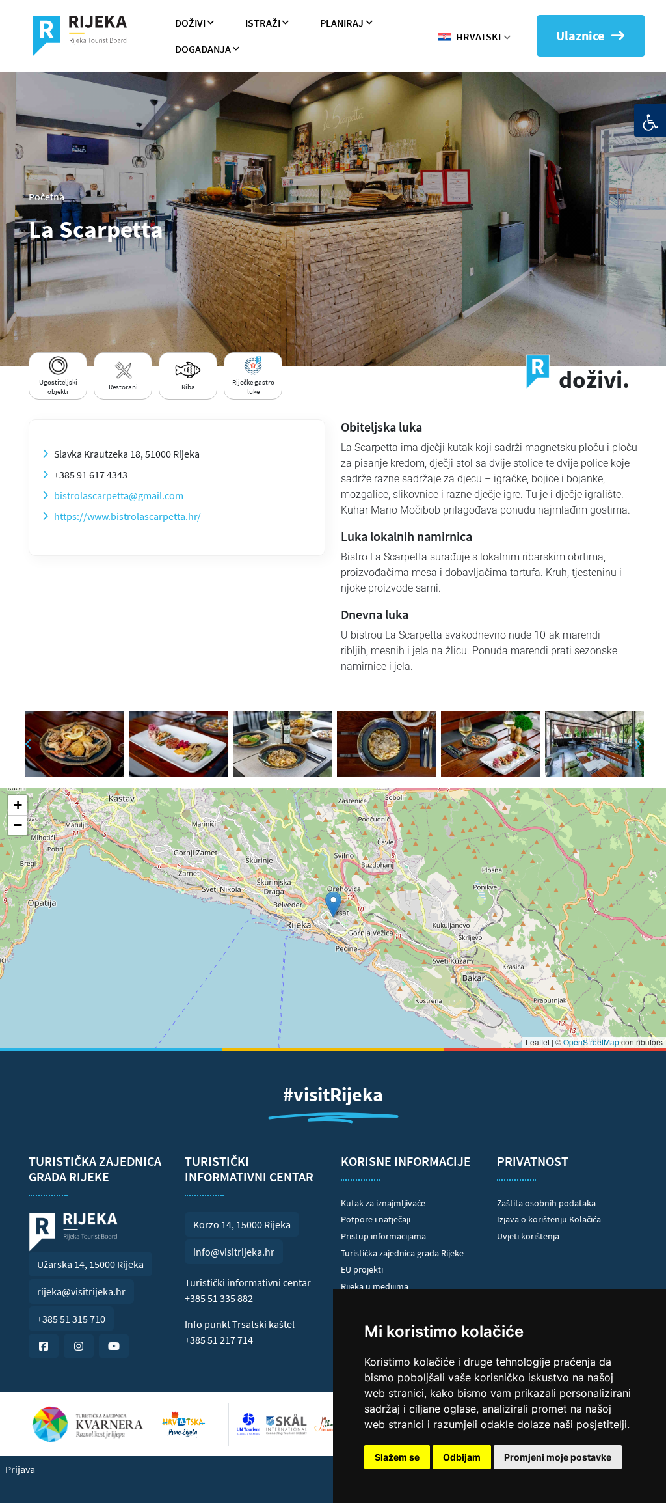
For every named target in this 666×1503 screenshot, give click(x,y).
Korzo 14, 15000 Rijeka (242, 1224)
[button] (333, 904)
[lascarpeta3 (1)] (282, 744)
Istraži (262, 22)
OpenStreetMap (591, 1041)
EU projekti (362, 1269)
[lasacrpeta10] (178, 744)
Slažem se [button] (397, 1457)
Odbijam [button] (462, 1457)
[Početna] (85, 36)
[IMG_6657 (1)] (594, 744)
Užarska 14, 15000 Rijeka (90, 1264)
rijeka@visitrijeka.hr (81, 1291)
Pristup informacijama (383, 1236)
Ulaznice (580, 35)
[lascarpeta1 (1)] (490, 744)
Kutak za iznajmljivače (383, 1203)
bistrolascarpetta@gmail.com (118, 495)
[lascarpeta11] (74, 744)
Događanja (203, 48)
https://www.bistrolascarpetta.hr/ (127, 516)
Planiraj (342, 22)
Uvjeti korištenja (528, 1236)
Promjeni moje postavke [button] (557, 1457)
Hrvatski (478, 36)
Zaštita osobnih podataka (546, 1203)
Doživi (190, 22)
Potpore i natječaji (375, 1219)
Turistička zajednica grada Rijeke (402, 1253)
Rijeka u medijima (374, 1286)
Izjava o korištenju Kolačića (549, 1219)
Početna (46, 196)
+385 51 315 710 (71, 1318)
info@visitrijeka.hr (233, 1251)
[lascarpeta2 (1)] (386, 744)
